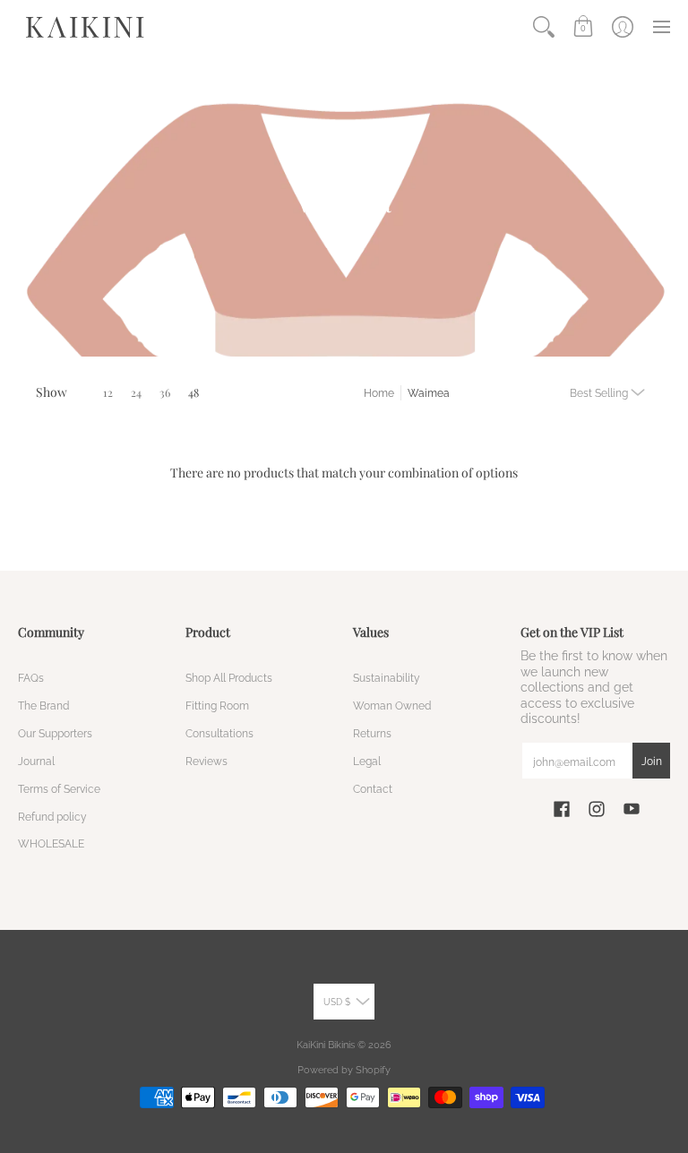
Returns (372, 733)
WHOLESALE (51, 843)
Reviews (206, 761)
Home (379, 393)
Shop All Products (228, 677)
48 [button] (193, 392)
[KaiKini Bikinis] (85, 27)
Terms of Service (59, 789)
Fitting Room (217, 705)
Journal (36, 761)
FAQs (31, 677)
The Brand (43, 705)
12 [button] (108, 392)
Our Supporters (55, 733)
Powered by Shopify (344, 1069)
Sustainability (386, 677)
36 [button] (164, 392)
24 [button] (136, 392)
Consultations (219, 733)
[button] (583, 27)
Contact (372, 789)
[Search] (543, 27)
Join (651, 761)
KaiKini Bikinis (326, 1044)
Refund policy (52, 816)
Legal (367, 761)
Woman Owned (392, 705)
